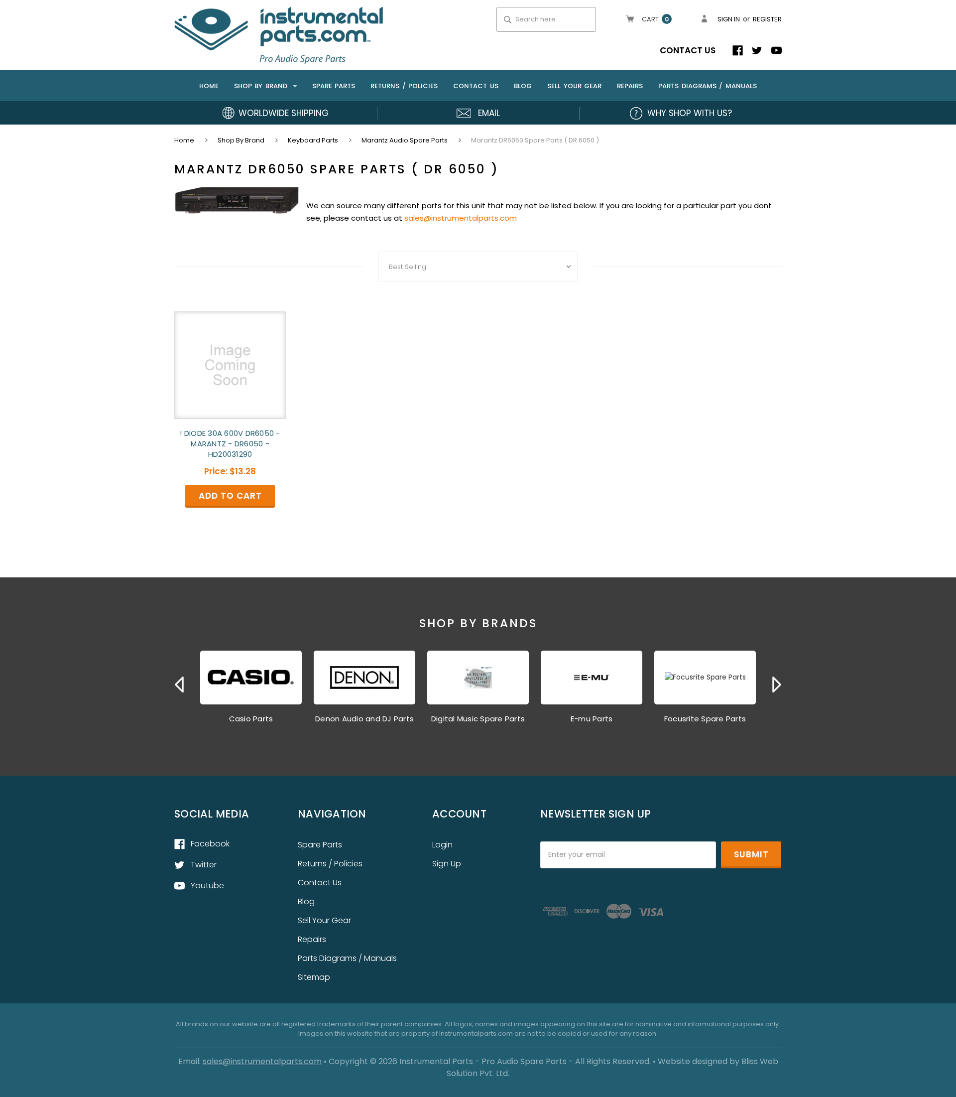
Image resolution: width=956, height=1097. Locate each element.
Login (442, 844)
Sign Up (446, 863)
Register (767, 19)
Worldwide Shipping (284, 113)
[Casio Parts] (251, 677)
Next (777, 684)
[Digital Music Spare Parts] (478, 677)
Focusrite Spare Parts (705, 718)
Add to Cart (230, 373)
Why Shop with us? (689, 113)
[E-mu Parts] (591, 677)
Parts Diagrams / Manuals (707, 86)
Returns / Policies (404, 86)
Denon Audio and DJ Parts (364, 718)
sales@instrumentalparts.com (460, 218)
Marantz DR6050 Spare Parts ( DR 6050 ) (535, 140)
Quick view (230, 356)
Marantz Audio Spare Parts (404, 140)
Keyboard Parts (313, 140)
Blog (523, 86)
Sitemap (314, 977)
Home (209, 86)
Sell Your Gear (574, 86)
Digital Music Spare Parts (478, 718)
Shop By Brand (262, 86)
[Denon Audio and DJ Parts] (364, 677)
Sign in (728, 19)
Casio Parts (251, 718)
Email (489, 113)
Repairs (630, 86)
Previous (179, 684)
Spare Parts (334, 86)
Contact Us (688, 50)
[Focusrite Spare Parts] (705, 677)
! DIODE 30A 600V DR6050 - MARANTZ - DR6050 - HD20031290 (230, 443)
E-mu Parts (592, 718)
